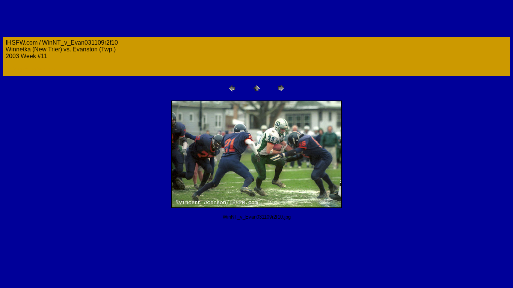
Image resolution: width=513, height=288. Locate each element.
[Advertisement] (139, 243)
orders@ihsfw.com (30, 69)
